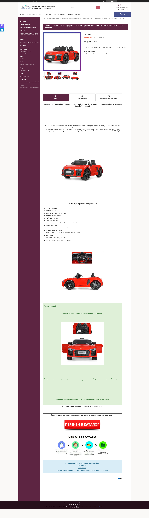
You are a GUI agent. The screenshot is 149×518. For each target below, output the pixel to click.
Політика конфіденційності (98, 506)
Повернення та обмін (74, 14)
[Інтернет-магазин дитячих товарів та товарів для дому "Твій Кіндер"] (26, 7)
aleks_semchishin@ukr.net (27, 64)
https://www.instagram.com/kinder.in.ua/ (30, 82)
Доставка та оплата (59, 14)
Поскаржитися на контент (84, 506)
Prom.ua (83, 503)
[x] (120, 478)
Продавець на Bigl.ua (74, 504)
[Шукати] (98, 7)
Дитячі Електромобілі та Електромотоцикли (59, 18)
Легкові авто (76, 18)
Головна (22, 14)
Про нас (41, 14)
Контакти (48, 14)
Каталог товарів (31, 14)
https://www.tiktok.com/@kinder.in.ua (30, 87)
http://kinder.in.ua (24, 59)
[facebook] (119, 478)
